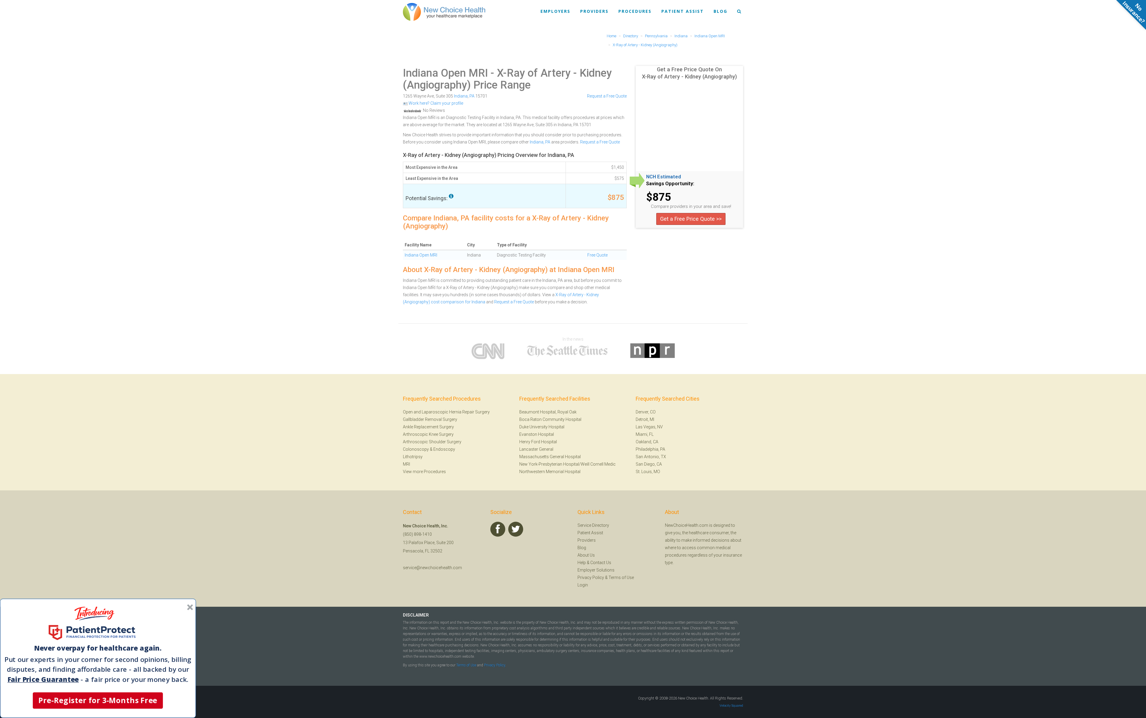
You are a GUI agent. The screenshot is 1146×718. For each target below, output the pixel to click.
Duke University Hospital (541, 426)
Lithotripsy (413, 456)
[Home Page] (444, 11)
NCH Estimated (663, 177)
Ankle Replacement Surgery (428, 426)
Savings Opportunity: (670, 183)
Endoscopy (444, 449)
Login (582, 585)
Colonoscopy (416, 449)
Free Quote (597, 255)
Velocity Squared (731, 706)
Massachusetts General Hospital (550, 456)
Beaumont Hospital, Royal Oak (548, 412)
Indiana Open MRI (445, 73)
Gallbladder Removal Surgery (430, 419)
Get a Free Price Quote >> (691, 219)
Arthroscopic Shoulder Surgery (432, 441)
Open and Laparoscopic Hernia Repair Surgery (446, 412)
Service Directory (593, 525)
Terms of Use (621, 577)
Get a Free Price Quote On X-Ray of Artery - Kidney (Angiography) (689, 73)
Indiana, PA (540, 142)
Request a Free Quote (607, 96)
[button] (97, 648)
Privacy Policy (590, 577)
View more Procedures (424, 471)
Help (581, 562)
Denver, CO (646, 412)
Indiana (461, 96)
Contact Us (600, 562)
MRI (406, 464)
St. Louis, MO (648, 471)
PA (472, 96)
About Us (586, 555)
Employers (555, 11)
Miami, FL (645, 434)
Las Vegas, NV (649, 426)
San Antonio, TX (651, 456)
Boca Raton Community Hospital (550, 419)
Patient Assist (682, 11)
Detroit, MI (645, 419)
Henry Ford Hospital (538, 441)
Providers (594, 11)
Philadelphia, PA (650, 449)
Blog (720, 11)
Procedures (634, 11)
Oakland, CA (647, 441)
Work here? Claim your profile (435, 103)
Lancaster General (536, 449)
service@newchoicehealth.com (432, 567)
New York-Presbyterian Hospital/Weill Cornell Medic (567, 464)
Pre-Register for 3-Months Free (97, 700)
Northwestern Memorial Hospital (549, 471)
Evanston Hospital (536, 434)
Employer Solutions (595, 570)
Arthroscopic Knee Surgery (428, 434)
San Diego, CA (649, 464)
